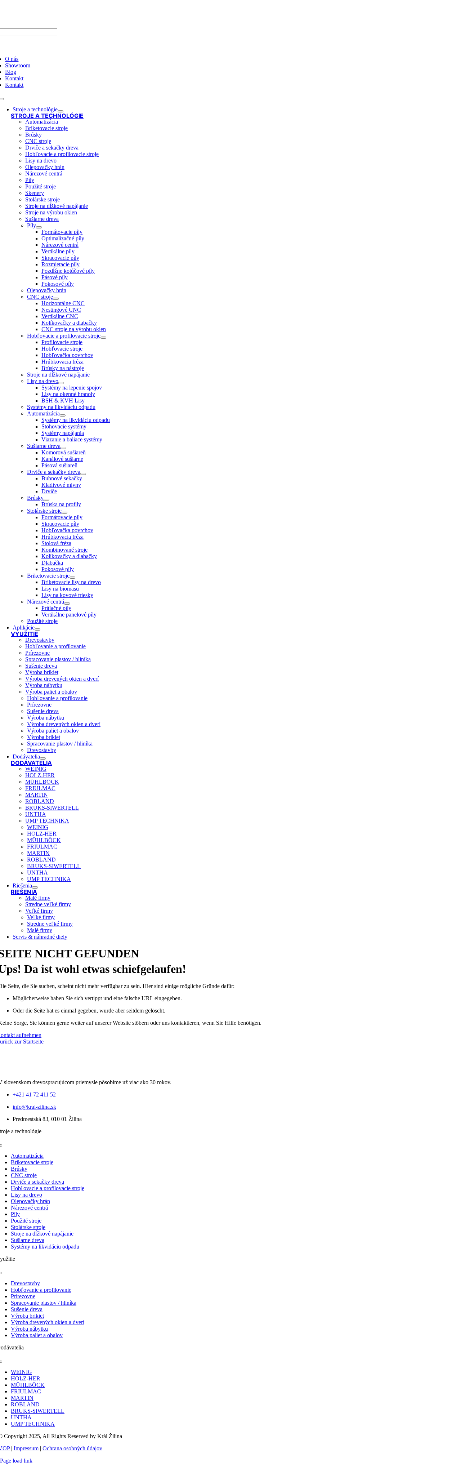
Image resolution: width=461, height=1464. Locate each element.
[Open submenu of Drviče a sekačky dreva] (83, 474)
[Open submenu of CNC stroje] (56, 299)
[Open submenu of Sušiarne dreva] (63, 448)
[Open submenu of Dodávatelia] (43, 758)
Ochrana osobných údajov (72, 1448)
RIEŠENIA (24, 891)
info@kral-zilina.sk (34, 1107)
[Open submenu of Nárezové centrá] (67, 603)
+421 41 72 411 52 (34, 1094)
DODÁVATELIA (31, 762)
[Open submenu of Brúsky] (46, 500)
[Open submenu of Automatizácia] (63, 415)
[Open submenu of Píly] (39, 227)
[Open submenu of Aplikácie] (37, 629)
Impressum (26, 1448)
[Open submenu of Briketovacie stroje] (72, 578)
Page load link (16, 1461)
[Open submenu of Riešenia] (35, 887)
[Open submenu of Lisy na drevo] (61, 383)
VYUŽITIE (24, 633)
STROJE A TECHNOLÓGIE (47, 115)
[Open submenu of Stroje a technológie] (60, 111)
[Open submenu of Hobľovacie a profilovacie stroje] (103, 338)
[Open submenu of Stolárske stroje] (64, 513)
